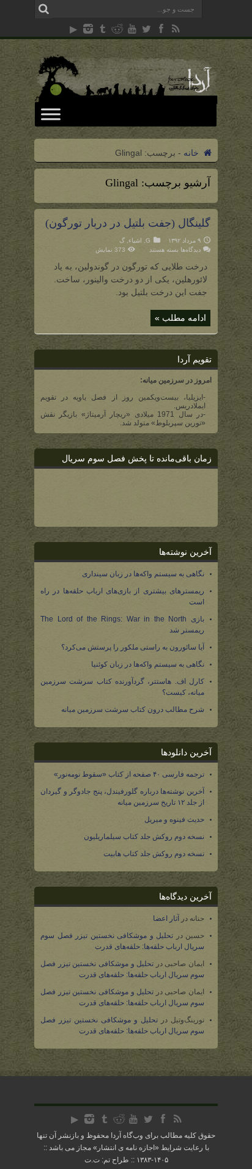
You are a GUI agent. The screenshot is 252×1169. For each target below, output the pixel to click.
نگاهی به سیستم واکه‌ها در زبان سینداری (143, 574)
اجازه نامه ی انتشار (126, 1147)
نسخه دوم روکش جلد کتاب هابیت (153, 853)
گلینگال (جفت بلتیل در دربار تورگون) (127, 223)
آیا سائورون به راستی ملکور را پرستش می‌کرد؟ (132, 647)
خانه (192, 153)
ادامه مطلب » (180, 318)
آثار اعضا (166, 918)
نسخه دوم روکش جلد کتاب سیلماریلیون (144, 836)
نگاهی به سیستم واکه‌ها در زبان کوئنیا (147, 664)
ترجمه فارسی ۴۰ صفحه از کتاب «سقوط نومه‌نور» (129, 774)
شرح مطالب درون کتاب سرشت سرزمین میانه (132, 709)
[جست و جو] (43, 9)
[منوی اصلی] (51, 114)
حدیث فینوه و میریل (174, 819)
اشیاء (135, 240)
